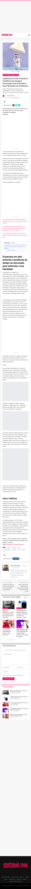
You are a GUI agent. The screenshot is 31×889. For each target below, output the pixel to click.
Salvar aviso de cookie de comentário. (13, 675)
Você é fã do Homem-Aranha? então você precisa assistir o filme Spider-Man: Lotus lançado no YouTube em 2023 (14, 228)
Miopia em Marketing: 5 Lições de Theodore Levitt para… (18, 691)
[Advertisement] (15, 16)
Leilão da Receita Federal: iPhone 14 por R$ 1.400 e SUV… (19, 697)
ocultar (12, 243)
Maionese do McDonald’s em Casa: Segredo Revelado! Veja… (18, 715)
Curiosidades (6, 627)
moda (19, 549)
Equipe (25, 879)
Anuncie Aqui (14, 877)
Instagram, (9, 544)
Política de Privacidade (15, 881)
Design (11, 74)
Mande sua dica (6, 877)
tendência (23, 549)
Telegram (19, 879)
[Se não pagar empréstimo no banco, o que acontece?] (9, 624)
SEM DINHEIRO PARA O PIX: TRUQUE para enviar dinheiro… (19, 709)
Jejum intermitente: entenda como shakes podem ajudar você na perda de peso (22, 588)
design (19, 547)
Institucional (12, 879)
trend (4, 551)
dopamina (14, 549)
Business (5, 608)
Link (15, 491)
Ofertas (27, 877)
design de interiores (7, 549)
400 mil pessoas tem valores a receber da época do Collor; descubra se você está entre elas (15, 235)
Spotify (22, 544)
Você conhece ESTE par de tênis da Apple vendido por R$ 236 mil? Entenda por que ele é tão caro (15, 221)
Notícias (16, 74)
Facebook (15, 544)
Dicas (6, 879)
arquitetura (8, 547)
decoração (14, 547)
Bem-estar (5, 74)
